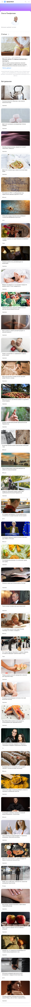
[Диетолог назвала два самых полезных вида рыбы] (15, 165)
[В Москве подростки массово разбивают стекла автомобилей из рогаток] (15, 211)
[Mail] (5, 1)
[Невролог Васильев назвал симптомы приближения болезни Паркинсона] (15, 486)
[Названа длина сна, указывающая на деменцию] (15, 257)
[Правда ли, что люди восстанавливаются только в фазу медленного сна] (15, 945)
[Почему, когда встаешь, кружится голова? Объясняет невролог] (15, 142)
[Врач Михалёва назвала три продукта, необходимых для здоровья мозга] (15, 716)
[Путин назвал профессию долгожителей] (15, 601)
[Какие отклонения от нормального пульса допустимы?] (15, 348)
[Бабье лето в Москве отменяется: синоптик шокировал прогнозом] (15, 876)
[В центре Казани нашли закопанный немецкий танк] (15, 440)
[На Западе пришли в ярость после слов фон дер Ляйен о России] (15, 532)
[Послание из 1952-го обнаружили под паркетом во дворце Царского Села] (15, 188)
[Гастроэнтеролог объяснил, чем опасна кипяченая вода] (15, 96)
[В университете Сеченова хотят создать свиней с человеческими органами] (15, 762)
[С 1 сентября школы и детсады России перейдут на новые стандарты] (15, 624)
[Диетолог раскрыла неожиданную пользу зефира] (15, 119)
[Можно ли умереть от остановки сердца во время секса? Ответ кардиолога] (15, 280)
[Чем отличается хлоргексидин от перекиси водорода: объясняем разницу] (15, 831)
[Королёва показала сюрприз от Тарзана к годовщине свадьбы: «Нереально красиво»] (15, 739)
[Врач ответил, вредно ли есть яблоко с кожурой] (15, 922)
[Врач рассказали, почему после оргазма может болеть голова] (15, 371)
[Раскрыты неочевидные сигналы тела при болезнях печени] (15, 693)
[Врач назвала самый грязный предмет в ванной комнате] (15, 326)
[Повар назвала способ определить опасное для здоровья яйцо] (15, 670)
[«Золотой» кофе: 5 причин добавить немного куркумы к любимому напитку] (15, 785)
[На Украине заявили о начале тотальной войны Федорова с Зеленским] (15, 808)
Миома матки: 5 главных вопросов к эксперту (14, 60)
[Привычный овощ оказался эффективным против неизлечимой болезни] (15, 303)
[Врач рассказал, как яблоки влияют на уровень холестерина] (15, 394)
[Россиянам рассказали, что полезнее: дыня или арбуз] (15, 555)
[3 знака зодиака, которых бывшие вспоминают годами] (15, 234)
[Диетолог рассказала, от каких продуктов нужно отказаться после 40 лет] (15, 854)
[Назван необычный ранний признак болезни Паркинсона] (15, 417)
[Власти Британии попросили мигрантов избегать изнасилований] (15, 463)
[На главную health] (10, 1)
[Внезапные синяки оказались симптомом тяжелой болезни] (15, 899)
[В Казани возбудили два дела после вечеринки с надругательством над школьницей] (15, 968)
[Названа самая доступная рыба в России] (15, 578)
